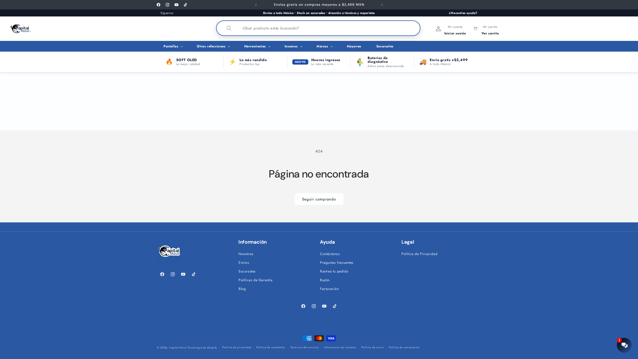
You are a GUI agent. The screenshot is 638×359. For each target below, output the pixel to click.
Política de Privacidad (419, 253)
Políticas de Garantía (256, 279)
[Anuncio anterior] (255, 4)
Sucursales (247, 271)
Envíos (244, 262)
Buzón (325, 279)
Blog (242, 288)
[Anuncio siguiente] (382, 4)
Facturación (329, 288)
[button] (172, 46)
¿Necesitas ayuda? (463, 13)
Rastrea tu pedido (334, 271)
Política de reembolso (270, 347)
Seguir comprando (319, 199)
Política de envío (372, 347)
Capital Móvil (178, 348)
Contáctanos (330, 253)
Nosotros (246, 253)
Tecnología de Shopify (202, 348)
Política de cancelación (404, 347)
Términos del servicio (304, 347)
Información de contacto (340, 347)
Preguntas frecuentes (336, 262)
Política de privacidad (236, 347)
